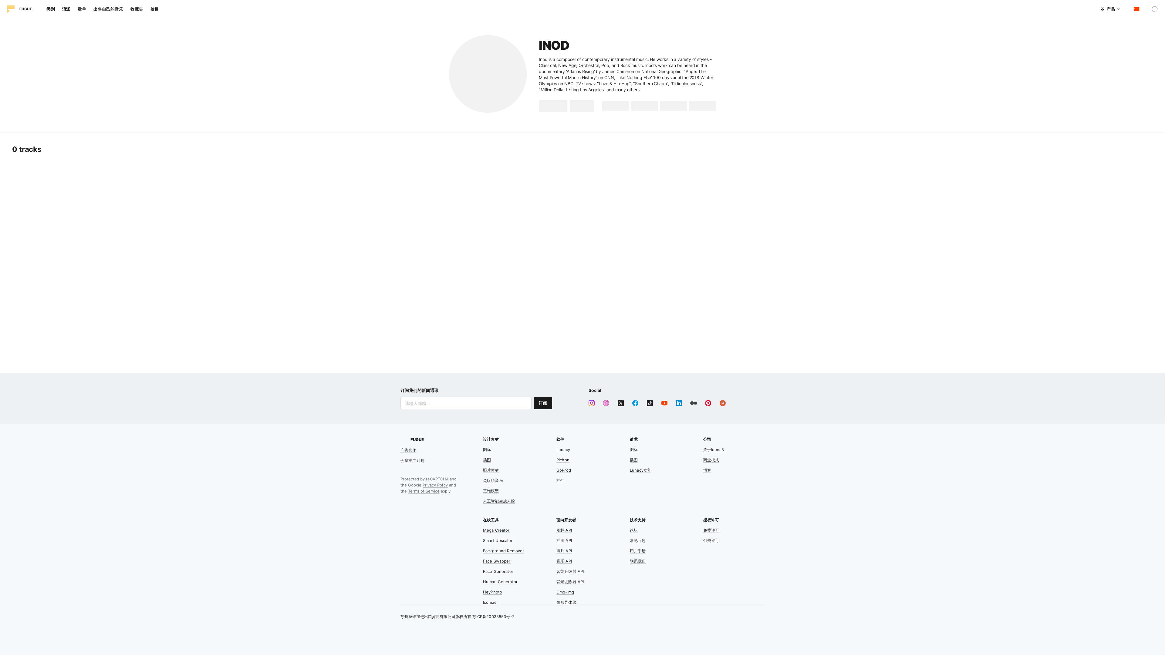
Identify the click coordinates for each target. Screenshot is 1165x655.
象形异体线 (566, 602)
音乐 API (564, 561)
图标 (487, 449)
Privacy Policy (435, 485)
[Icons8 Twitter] (621, 403)
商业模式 (711, 459)
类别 (50, 9)
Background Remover (503, 550)
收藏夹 (136, 9)
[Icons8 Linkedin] (679, 403)
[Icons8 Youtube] (664, 403)
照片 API (564, 550)
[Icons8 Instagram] (592, 403)
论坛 (634, 530)
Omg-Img (565, 592)
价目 (154, 9)
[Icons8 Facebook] (635, 403)
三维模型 (491, 490)
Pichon (562, 459)
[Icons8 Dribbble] (606, 403)
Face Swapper (497, 561)
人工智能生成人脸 (499, 501)
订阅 (543, 403)
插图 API (564, 540)
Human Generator (500, 581)
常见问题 (638, 540)
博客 (707, 470)
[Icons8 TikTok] (650, 403)
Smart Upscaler (497, 540)
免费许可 (711, 530)
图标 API (564, 530)
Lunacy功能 (640, 470)
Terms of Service (424, 491)
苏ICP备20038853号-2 (493, 616)
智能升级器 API (570, 571)
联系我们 (638, 561)
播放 (557, 106)
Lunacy (563, 449)
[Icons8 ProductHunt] (723, 403)
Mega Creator (496, 530)
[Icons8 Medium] (693, 403)
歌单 (82, 9)
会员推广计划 (412, 460)
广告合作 (408, 450)
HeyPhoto (492, 592)
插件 (560, 480)
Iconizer (490, 602)
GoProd (563, 470)
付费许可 (711, 540)
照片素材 (491, 470)
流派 (66, 9)
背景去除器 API (570, 581)
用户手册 (638, 550)
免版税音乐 (493, 480)
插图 (487, 459)
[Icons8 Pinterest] (708, 403)
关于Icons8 (713, 449)
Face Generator (498, 571)
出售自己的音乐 (108, 9)
